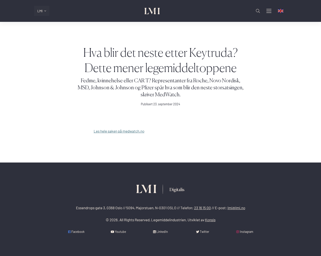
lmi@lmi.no (236, 208)
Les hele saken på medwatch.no (119, 131)
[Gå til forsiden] (152, 11)
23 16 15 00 (202, 208)
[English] (281, 11)
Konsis (210, 220)
